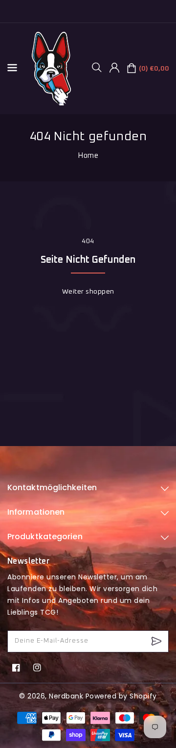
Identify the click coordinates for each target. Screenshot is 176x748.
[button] (100, 67)
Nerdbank (66, 696)
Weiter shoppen (88, 291)
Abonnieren (158, 641)
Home (88, 155)
